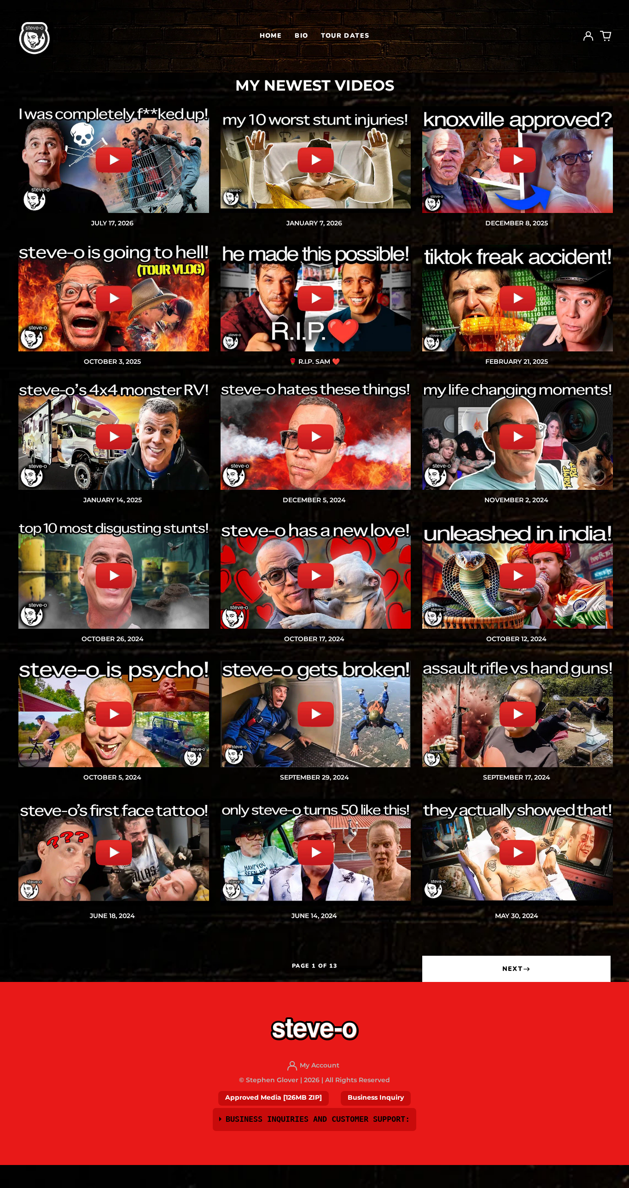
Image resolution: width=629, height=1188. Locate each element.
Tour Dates (345, 35)
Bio (301, 35)
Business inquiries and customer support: (318, 1119)
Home (271, 35)
